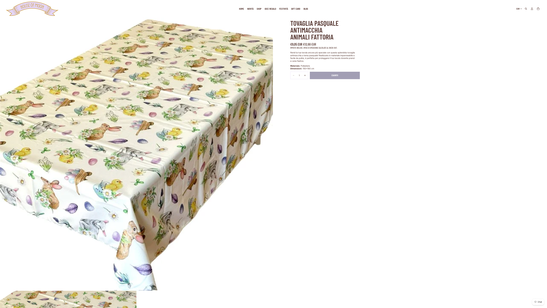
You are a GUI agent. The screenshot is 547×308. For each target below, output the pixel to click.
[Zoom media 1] (136, 154)
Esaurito (334, 75)
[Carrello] (538, 9)
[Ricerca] (526, 9)
